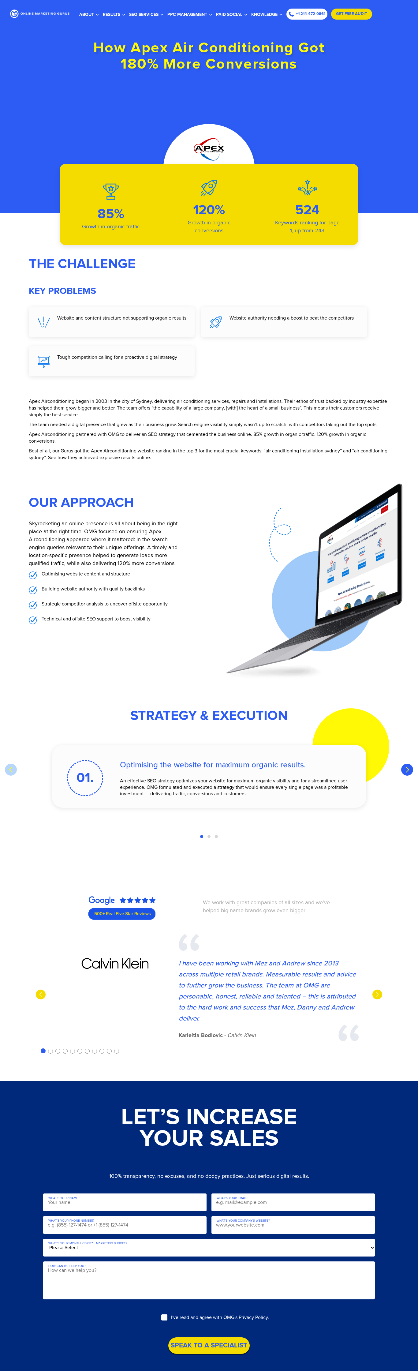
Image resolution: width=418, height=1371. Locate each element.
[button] (201, 836)
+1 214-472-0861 (310, 14)
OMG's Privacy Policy (245, 1317)
